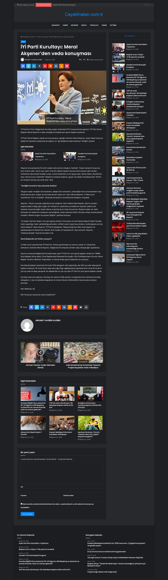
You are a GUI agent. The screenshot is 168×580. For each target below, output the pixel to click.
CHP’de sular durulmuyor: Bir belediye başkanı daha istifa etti (61, 405)
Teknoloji (94, 25)
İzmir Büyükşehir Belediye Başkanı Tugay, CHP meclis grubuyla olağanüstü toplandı (136, 202)
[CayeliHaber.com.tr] (84, 14)
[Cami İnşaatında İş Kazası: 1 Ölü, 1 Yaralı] (118, 181)
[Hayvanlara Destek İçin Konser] (118, 150)
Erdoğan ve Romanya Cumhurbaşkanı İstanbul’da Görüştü (89, 405)
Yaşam (104, 25)
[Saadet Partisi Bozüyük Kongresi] (70, 156)
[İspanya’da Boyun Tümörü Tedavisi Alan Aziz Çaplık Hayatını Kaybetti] (90, 423)
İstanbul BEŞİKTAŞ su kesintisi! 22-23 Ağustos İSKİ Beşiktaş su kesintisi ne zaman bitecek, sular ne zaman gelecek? (33, 406)
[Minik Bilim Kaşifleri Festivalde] (118, 160)
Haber (65, 25)
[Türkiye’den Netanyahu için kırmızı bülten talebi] (118, 226)
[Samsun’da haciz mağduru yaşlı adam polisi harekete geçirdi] (118, 191)
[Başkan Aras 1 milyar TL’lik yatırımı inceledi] (118, 57)
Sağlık (84, 25)
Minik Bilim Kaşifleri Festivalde (134, 158)
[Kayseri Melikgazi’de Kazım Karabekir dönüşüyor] (61, 423)
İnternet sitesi (68, 495)
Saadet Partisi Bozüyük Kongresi (64, 5)
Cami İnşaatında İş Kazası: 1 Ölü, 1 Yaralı (134, 179)
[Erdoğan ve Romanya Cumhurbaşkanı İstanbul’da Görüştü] (90, 394)
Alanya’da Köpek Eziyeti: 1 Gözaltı (31, 433)
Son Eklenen (130, 36)
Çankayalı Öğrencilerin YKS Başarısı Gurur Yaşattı (135, 257)
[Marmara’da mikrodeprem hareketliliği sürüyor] (118, 247)
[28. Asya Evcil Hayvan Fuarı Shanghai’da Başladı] (118, 215)
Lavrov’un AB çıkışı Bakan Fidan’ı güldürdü (136, 234)
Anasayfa (56, 25)
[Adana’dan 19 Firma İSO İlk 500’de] (118, 171)
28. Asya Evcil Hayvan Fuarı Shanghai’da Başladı (135, 214)
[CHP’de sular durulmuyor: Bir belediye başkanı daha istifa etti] (61, 394)
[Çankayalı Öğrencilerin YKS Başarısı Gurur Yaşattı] (118, 258)
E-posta (24, 495)
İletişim (113, 25)
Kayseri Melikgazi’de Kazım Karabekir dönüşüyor (60, 433)
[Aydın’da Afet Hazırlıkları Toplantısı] (27, 156)
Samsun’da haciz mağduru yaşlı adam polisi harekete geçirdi (135, 190)
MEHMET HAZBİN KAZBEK (33, 60)
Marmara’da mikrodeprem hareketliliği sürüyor (134, 246)
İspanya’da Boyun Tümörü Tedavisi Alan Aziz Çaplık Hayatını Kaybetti (89, 434)
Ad (22, 487)
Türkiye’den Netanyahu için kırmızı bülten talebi (136, 224)
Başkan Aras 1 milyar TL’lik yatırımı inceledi (135, 55)
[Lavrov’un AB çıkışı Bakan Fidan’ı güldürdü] (118, 236)
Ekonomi (74, 25)
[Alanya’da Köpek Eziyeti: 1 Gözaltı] (33, 423)
